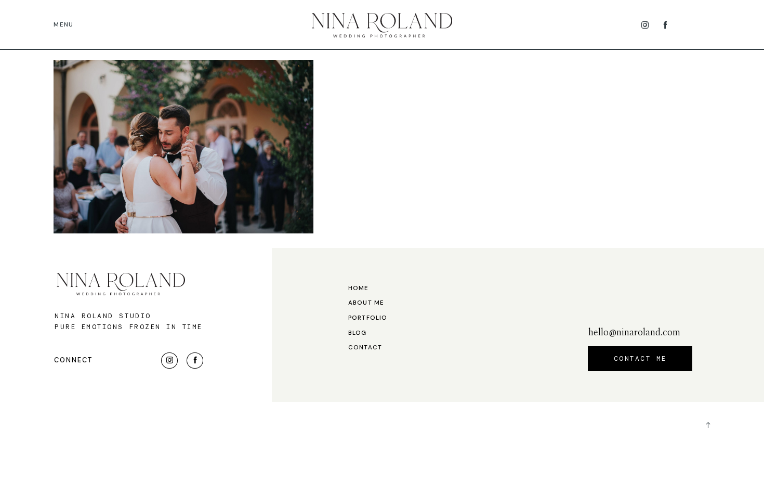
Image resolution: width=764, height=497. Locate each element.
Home (358, 288)
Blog (357, 333)
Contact (365, 347)
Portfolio (367, 318)
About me (366, 303)
